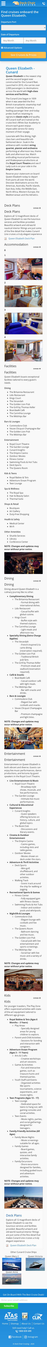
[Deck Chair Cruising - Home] (24, 3)
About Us (26, 1323)
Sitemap (15, 1323)
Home (5, 1323)
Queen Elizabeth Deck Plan (21, 238)
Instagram (33, 1336)
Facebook (16, 1336)
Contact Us (38, 1323)
